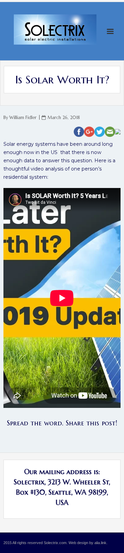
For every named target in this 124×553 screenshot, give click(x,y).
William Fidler (23, 117)
